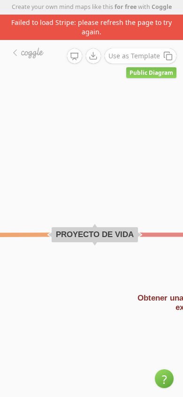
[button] (164, 378)
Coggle (162, 7)
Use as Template (134, 55)
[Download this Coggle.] (93, 56)
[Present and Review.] (74, 56)
